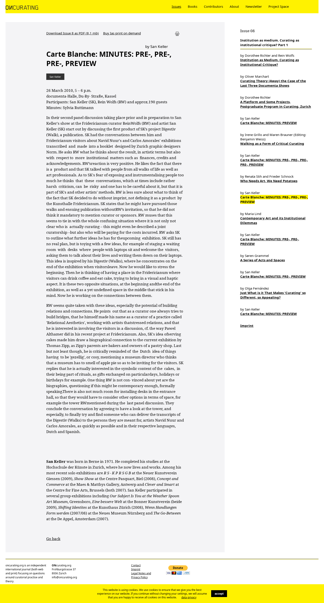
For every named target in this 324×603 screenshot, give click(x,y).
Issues (176, 6)
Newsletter (254, 6)
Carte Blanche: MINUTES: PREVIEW (268, 123)
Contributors (213, 6)
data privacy (188, 597)
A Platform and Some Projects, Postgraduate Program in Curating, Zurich (275, 104)
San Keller (55, 76)
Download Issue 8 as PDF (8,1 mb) (72, 33)
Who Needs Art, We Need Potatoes (268, 181)
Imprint (246, 325)
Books (192, 6)
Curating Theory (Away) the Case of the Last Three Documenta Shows (273, 83)
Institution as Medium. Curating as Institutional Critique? (269, 62)
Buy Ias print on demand (122, 33)
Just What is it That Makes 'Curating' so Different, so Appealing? (273, 295)
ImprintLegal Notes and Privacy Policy (141, 573)
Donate (301, 6)
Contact (136, 565)
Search (316, 6)
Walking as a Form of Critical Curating (272, 143)
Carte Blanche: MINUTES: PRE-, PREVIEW (273, 276)
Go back (53, 538)
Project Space (278, 6)
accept (219, 593)
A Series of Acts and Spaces (262, 260)
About (234, 6)
